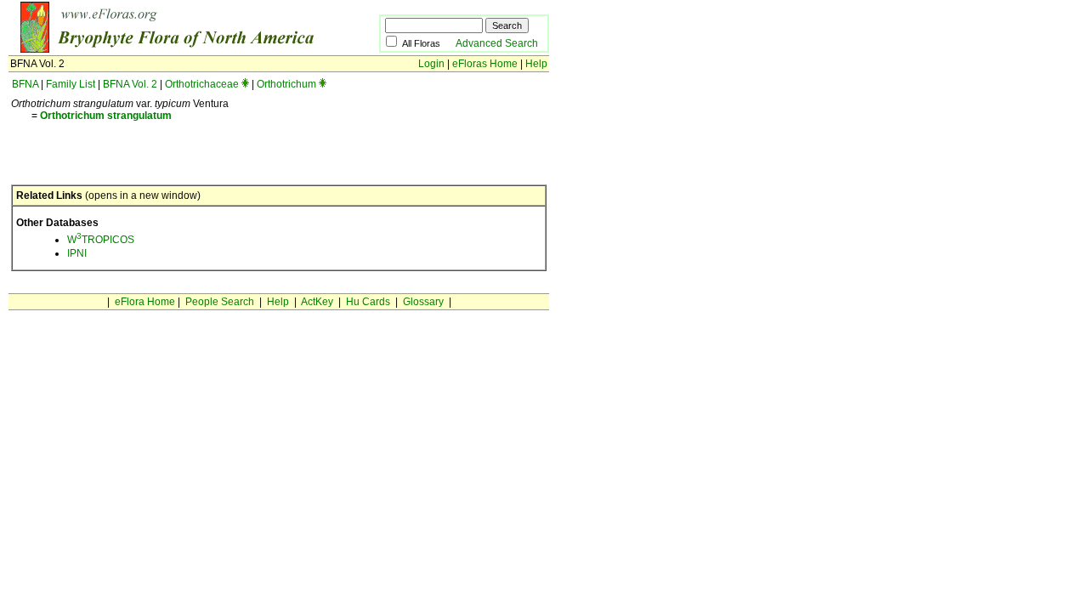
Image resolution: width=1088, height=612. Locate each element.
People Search (219, 302)
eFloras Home (485, 64)
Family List (70, 84)
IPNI (77, 253)
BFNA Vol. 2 (130, 84)
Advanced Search (497, 43)
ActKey (317, 302)
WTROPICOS (100, 240)
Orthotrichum (286, 84)
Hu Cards (368, 302)
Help (536, 64)
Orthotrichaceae (202, 84)
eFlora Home (145, 302)
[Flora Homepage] (167, 49)
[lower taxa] (245, 84)
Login (431, 64)
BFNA (25, 84)
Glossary (423, 302)
